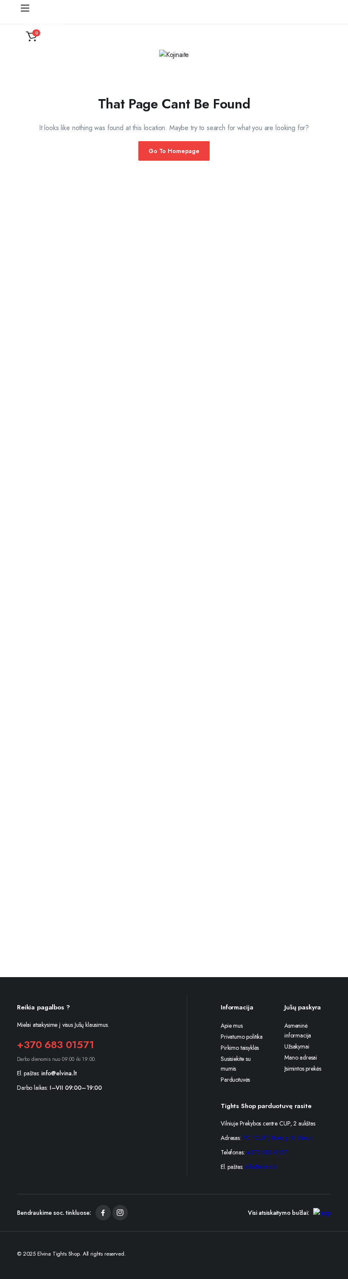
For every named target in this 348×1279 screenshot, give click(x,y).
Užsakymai (296, 1046)
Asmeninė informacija (297, 1030)
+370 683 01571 (55, 1044)
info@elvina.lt (59, 1073)
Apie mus (232, 1025)
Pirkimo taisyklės (240, 1047)
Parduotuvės (235, 1079)
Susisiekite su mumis (236, 1063)
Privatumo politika (242, 1036)
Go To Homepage (174, 151)
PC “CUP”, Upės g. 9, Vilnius (278, 1138)
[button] (31, 36)
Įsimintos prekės (302, 1068)
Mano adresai (300, 1057)
